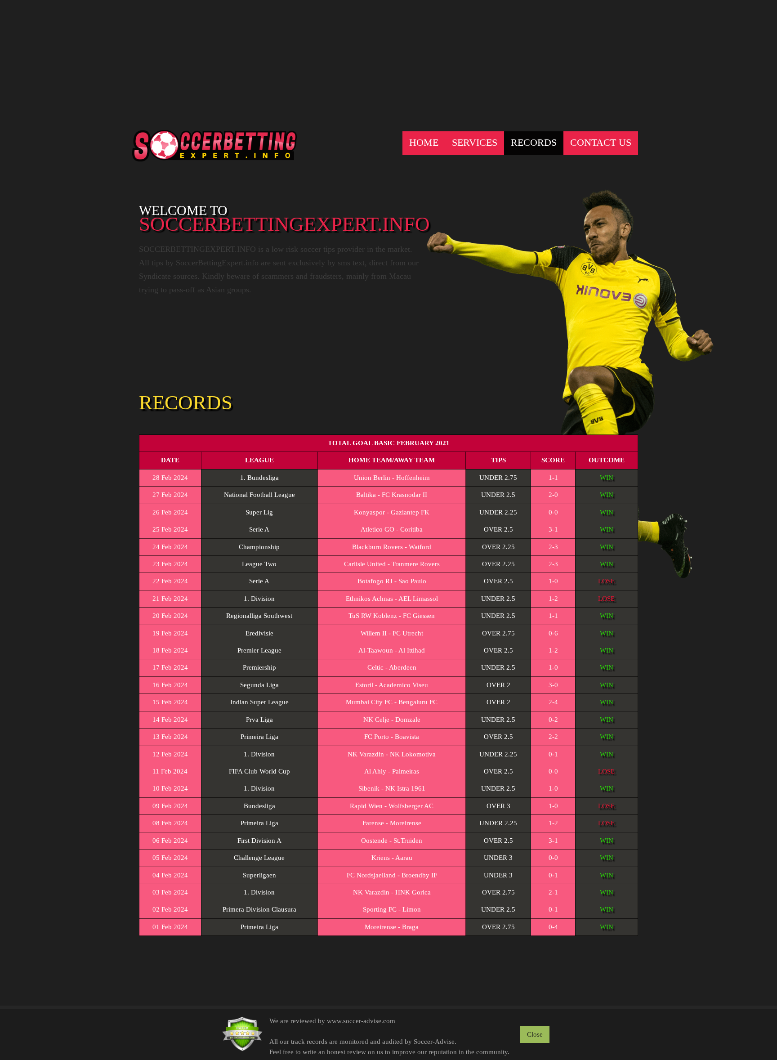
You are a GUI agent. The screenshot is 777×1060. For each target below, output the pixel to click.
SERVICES (474, 142)
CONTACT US (600, 142)
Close (535, 1034)
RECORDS (534, 142)
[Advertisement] (388, 63)
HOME (423, 142)
